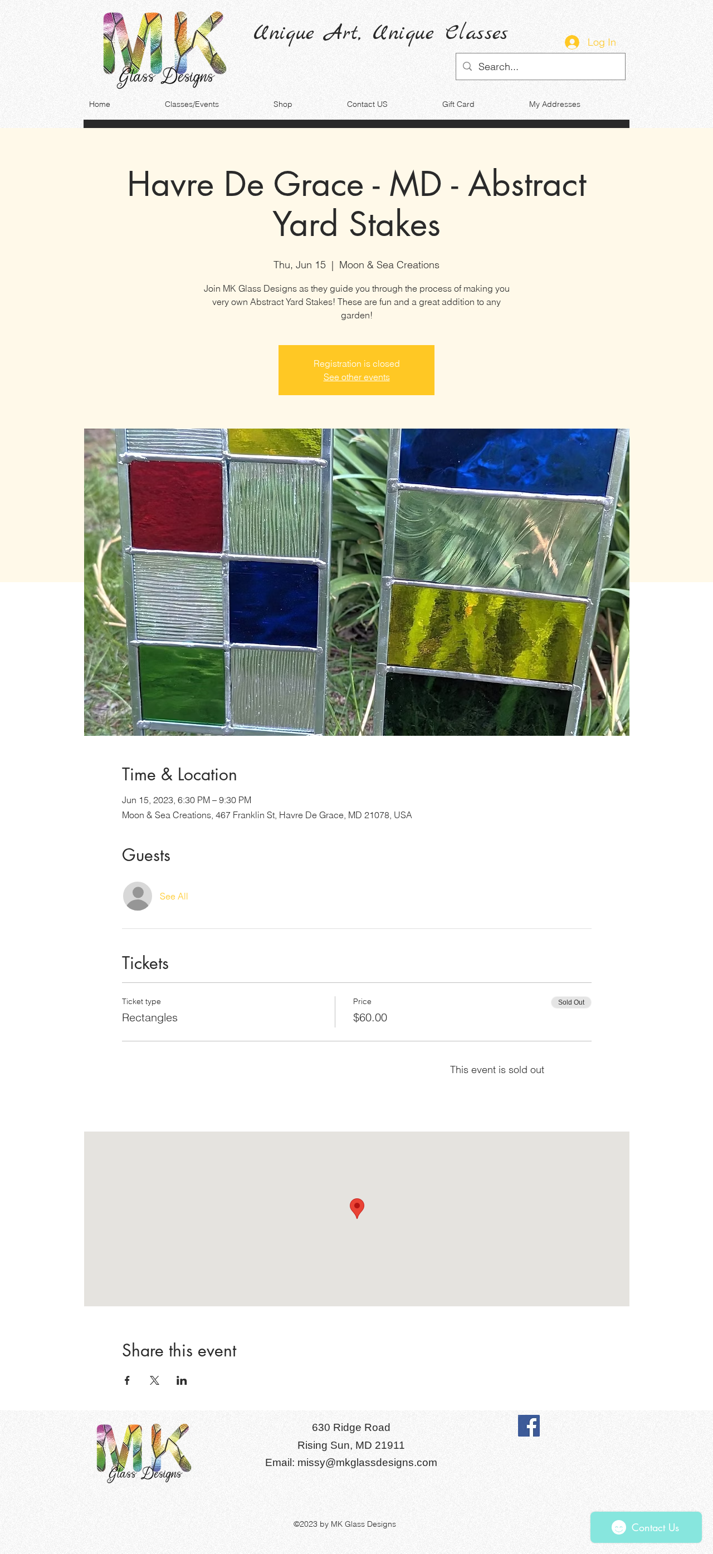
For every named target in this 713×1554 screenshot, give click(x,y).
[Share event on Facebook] (127, 1380)
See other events (357, 376)
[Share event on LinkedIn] (182, 1380)
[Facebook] (529, 1426)
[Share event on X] (154, 1380)
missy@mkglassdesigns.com (367, 1462)
